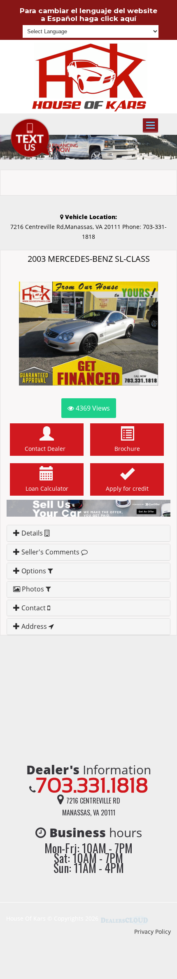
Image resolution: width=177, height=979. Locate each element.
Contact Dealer (47, 449)
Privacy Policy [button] (152, 931)
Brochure (127, 449)
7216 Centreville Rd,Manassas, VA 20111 (66, 227)
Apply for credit (127, 488)
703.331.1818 (92, 785)
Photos (33, 588)
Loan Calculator (47, 488)
